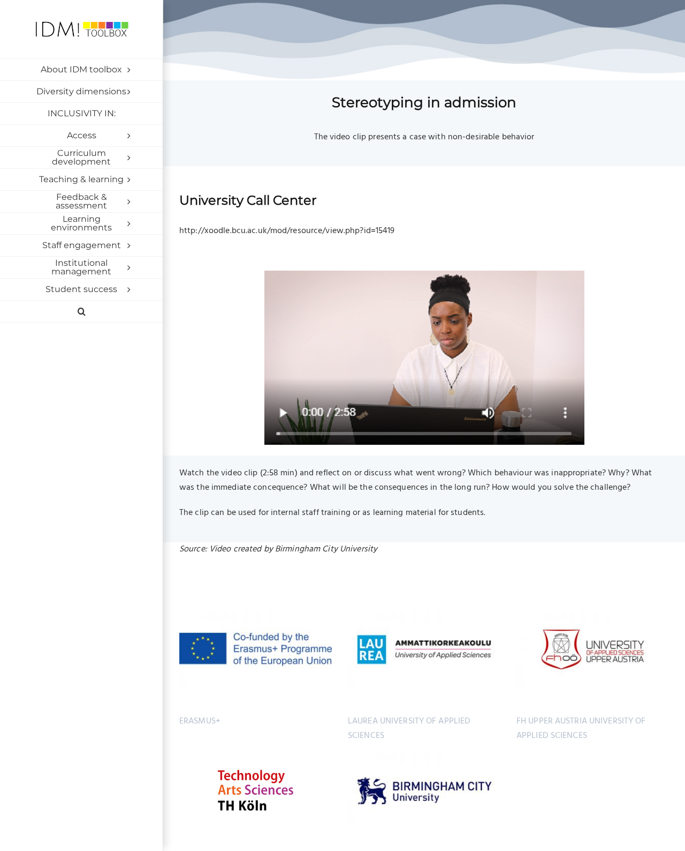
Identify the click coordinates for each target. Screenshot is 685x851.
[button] (81, 312)
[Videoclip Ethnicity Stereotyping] (424, 275)
